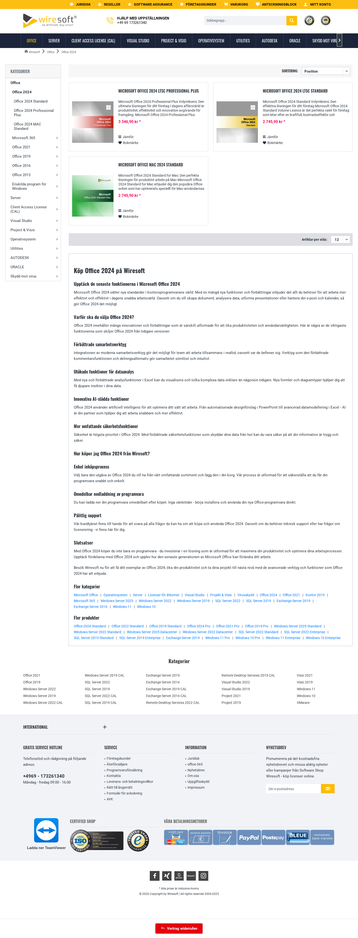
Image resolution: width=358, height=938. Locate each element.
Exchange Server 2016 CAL (166, 696)
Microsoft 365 (23, 138)
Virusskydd (245, 595)
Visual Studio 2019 (236, 689)
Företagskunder (119, 758)
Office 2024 (22, 92)
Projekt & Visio (221, 595)
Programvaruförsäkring (124, 770)
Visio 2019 (305, 682)
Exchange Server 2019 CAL (166, 689)
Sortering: (290, 70)
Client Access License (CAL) (28, 209)
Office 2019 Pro (256, 626)
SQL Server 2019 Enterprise (139, 638)
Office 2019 (21, 156)
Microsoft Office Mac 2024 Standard (150, 165)
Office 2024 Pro (198, 626)
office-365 (195, 764)
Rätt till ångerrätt (119, 787)
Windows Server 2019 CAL (104, 675)
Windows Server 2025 (117, 601)
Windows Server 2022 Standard (97, 632)
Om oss (193, 776)
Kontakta (114, 776)
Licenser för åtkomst (163, 595)
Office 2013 (21, 175)
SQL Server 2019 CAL (101, 703)
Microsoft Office (86, 595)
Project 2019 (231, 703)
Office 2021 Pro (227, 626)
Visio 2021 (305, 675)
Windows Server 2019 (193, 601)
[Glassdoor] (179, 876)
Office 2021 (21, 147)
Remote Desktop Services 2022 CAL (173, 703)
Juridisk (193, 758)
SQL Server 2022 (227, 601)
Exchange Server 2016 (90, 607)
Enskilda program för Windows (29, 186)
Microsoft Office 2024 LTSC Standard (295, 91)
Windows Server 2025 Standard (297, 626)
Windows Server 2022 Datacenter (208, 632)
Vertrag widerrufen (182, 928)
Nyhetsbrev (196, 770)
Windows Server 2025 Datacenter (152, 632)
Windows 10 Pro (248, 638)
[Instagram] (203, 876)
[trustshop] (138, 841)
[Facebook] (155, 876)
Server (15, 198)
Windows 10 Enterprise (323, 638)
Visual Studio (21, 221)
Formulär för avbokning (124, 793)
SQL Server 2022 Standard (258, 632)
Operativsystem (23, 239)
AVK (110, 799)
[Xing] (167, 876)
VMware (303, 703)
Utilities (16, 248)
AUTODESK (19, 258)
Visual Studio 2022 (236, 682)
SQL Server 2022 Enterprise (304, 632)
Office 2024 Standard (30, 101)
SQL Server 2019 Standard (94, 638)
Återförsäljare (117, 764)
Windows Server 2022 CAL (43, 703)
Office (15, 83)
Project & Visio (22, 230)
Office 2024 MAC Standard (27, 126)
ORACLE (17, 267)
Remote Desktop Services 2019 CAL (248, 675)
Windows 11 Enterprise (283, 638)
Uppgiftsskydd (198, 782)
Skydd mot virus (23, 276)
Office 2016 (21, 165)
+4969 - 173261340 (44, 776)
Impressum (196, 787)
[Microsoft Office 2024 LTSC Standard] (237, 122)
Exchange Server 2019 (293, 601)
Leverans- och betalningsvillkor (130, 782)
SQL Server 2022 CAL (101, 696)
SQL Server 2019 (258, 601)
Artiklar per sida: (314, 239)
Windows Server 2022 (155, 601)
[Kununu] (191, 876)
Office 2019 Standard (165, 626)
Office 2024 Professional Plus (34, 112)
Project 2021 (231, 696)
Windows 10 (146, 607)
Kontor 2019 (315, 595)
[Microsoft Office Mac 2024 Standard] (92, 196)
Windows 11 (122, 607)
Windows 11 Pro (217, 638)
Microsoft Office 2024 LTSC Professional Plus (158, 91)
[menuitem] (236, 4)
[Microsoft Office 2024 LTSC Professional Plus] (92, 122)
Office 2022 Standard (128, 626)
